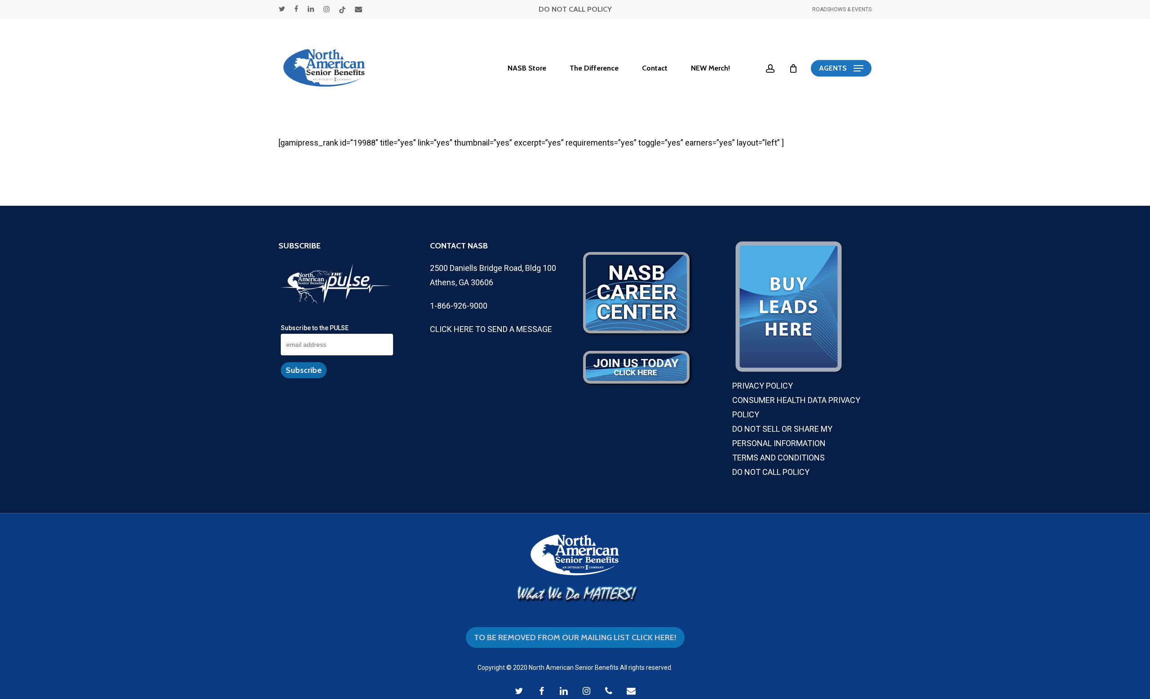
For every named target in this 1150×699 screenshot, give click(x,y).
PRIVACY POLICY (762, 385)
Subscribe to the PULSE (315, 328)
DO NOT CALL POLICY (575, 9)
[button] (841, 68)
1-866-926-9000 (458, 305)
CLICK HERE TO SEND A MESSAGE (491, 329)
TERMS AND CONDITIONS (778, 457)
